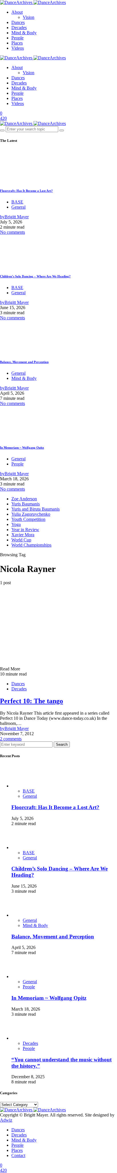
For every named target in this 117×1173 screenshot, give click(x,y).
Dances (18, 22)
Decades (19, 27)
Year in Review (25, 529)
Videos (17, 48)
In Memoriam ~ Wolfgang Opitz (22, 447)
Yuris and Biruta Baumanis (35, 509)
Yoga (16, 524)
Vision (28, 17)
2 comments (11, 738)
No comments (12, 232)
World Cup (21, 539)
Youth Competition (28, 519)
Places (17, 43)
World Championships (31, 545)
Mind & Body (24, 32)
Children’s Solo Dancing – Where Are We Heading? (35, 276)
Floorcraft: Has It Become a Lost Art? (26, 190)
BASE (17, 201)
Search (62, 744)
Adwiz (6, 1120)
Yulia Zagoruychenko (30, 514)
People (17, 37)
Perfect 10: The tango (31, 701)
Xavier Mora (22, 534)
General (18, 207)
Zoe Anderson (24, 498)
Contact (18, 1155)
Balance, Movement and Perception (24, 362)
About (17, 12)
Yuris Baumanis (25, 503)
